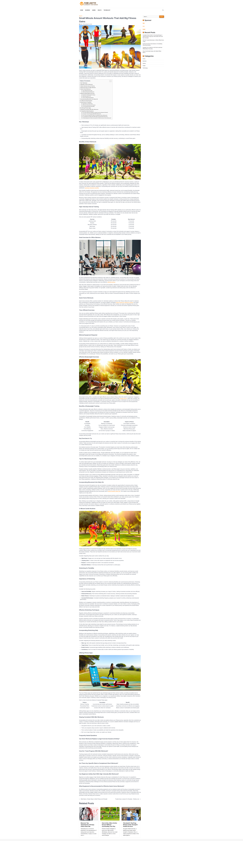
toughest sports (123, 398)
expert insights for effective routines (124, 302)
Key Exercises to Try (87, 96)
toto (144, 26)
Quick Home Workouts (86, 89)
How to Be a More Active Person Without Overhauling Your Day (109, 824)
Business (87, 10)
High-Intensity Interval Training (88, 86)
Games (94, 10)
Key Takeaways (84, 82)
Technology (107, 10)
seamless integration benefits (92, 188)
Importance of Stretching (87, 103)
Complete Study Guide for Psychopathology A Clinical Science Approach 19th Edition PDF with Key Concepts (153, 36)
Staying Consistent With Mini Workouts (89, 109)
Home (81, 10)
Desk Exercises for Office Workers (88, 87)
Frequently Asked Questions (87, 111)
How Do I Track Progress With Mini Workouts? (92, 113)
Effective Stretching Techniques (89, 105)
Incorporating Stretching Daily (88, 106)
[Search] (163, 10)
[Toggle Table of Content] (109, 81)
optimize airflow (111, 282)
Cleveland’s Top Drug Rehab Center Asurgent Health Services (130, 824)
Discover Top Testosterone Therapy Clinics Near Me (87, 824)
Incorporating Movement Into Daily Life (89, 99)
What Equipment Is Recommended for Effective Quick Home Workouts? (97, 117)
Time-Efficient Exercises (87, 90)
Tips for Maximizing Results (88, 97)
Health (99, 10)
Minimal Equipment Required (88, 91)
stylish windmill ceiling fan (114, 491)
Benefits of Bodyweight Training (89, 94)
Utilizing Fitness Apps (86, 107)
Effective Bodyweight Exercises (87, 93)
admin (81, 24)
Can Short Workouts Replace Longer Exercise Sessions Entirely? (95, 112)
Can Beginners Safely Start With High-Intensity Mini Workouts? (95, 116)
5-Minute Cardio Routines (86, 100)
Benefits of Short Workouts (87, 84)
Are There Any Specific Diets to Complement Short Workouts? (95, 115)
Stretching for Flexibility (86, 102)
